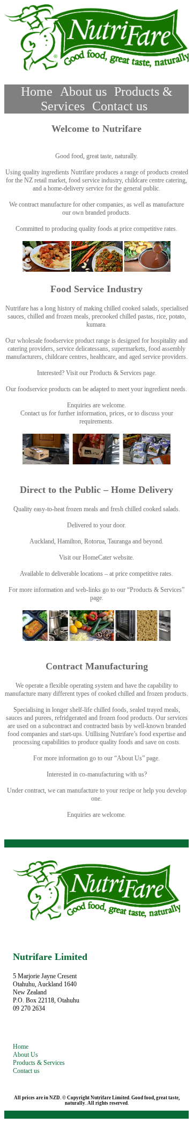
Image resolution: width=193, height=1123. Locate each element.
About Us (25, 1054)
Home (37, 91)
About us (83, 91)
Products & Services (39, 1063)
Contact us (119, 106)
